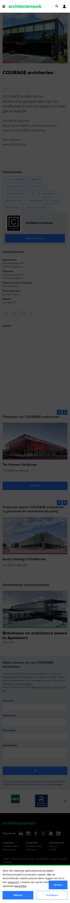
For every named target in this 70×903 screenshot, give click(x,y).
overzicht (13, 882)
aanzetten (21, 886)
